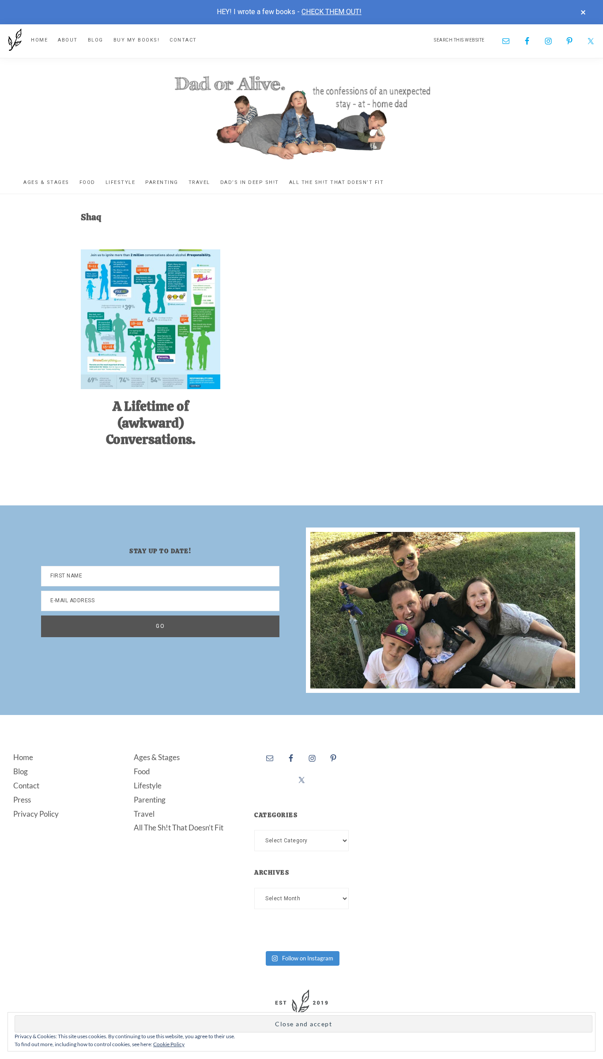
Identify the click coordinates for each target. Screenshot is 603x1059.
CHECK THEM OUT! (332, 12)
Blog (20, 771)
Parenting (150, 799)
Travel (144, 813)
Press (22, 799)
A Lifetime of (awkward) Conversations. (151, 423)
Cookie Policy (169, 1044)
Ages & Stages (157, 757)
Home (23, 757)
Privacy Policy (36, 813)
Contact (26, 785)
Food (142, 771)
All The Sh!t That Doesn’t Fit (178, 827)
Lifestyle (148, 785)
